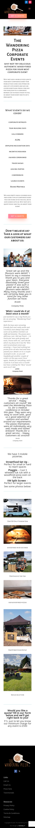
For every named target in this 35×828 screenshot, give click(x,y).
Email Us (7, 785)
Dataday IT (21, 826)
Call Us (6, 781)
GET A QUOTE (17, 16)
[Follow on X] (19, 771)
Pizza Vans (8, 789)
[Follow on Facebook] (26, 2)
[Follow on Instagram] (30, 2)
